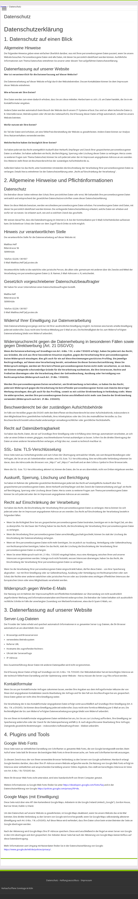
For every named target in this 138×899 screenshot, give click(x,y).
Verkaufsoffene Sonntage (13, 888)
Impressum (86, 880)
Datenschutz (52, 880)
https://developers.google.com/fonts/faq (83, 785)
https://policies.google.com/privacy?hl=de (58, 788)
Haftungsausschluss (69, 880)
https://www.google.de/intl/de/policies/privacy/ (27, 849)
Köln (31, 888)
